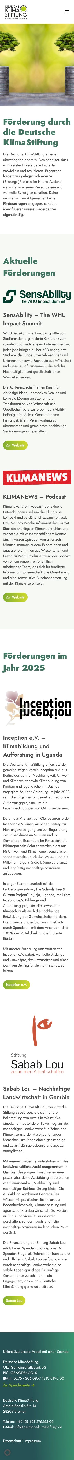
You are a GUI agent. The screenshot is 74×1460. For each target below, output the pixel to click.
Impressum (32, 1441)
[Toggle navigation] (58, 11)
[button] (7, 1452)
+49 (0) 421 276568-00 (35, 1421)
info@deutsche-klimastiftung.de (38, 1427)
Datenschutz (12, 1441)
